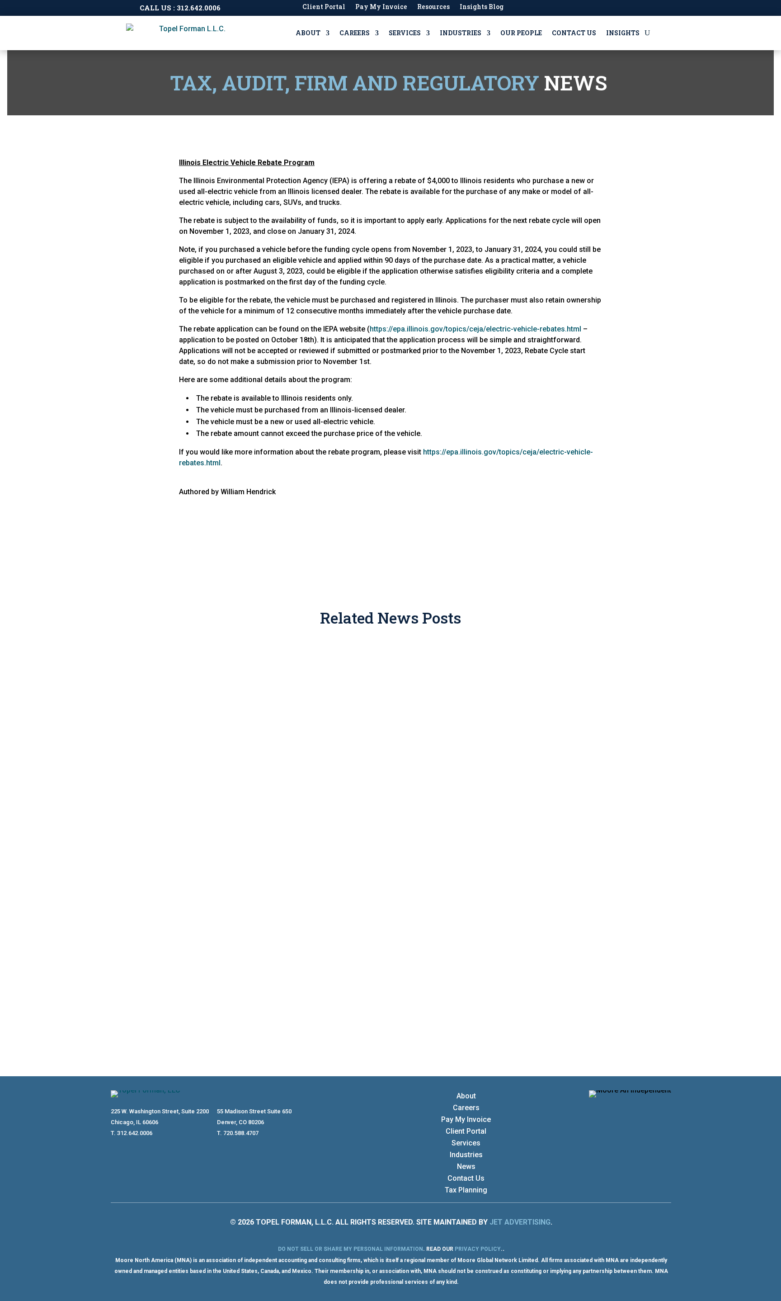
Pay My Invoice (381, 7)
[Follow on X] (664, 1109)
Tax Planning (466, 1190)
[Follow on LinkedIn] (646, 1109)
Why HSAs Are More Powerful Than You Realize (247, 681)
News (466, 1166)
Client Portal (323, 7)
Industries (460, 32)
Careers (354, 32)
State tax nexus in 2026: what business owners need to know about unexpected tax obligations (370, 806)
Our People (521, 32)
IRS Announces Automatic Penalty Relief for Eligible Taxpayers (287, 930)
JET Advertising (519, 1222)
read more (136, 733)
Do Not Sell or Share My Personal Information (350, 1249)
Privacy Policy (478, 1249)
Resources (433, 7)
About (308, 32)
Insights (623, 32)
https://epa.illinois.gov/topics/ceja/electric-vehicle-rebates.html (475, 329)
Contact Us (574, 32)
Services (405, 32)
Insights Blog (481, 7)
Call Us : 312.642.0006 (180, 7)
